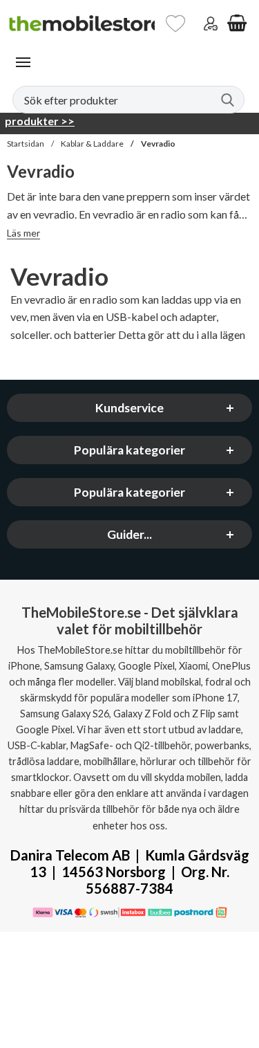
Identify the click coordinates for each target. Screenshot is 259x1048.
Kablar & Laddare (92, 143)
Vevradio (158, 143)
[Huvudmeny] (23, 62)
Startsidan (25, 143)
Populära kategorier (129, 450)
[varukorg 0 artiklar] (237, 23)
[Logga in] (210, 23)
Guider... (129, 534)
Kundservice (129, 408)
